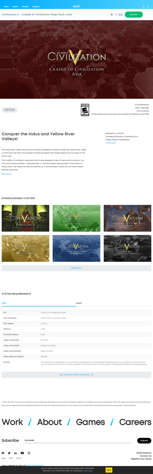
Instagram (29, 453)
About (15, 7)
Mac (4, 303)
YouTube (22, 453)
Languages (111, 143)
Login (143, 7)
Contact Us (145, 456)
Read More (7, 174)
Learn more (88, 471)
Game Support (144, 453)
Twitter (9, 453)
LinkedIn (15, 453)
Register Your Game (141, 459)
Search (148, 7)
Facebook (3, 453)
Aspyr (76, 6)
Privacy (18, 458)
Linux (79, 303)
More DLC (76, 268)
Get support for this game (75, 375)
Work (6, 7)
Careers (35, 7)
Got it (109, 470)
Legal (3, 458)
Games (25, 7)
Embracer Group (35, 466)
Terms (11, 458)
